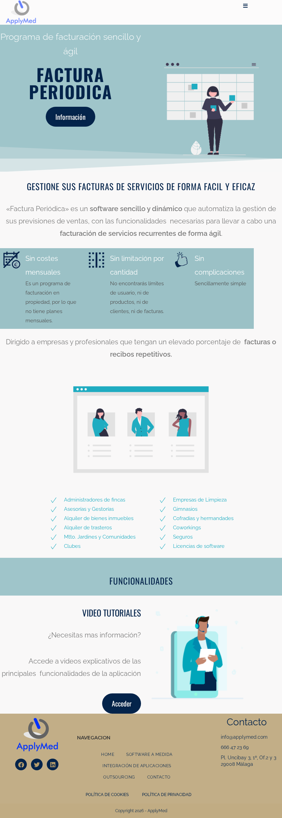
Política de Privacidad (167, 794)
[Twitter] (37, 764)
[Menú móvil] (245, 6)
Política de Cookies (107, 794)
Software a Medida (149, 754)
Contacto (159, 777)
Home (107, 754)
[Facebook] (21, 764)
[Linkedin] (52, 764)
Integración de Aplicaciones (136, 765)
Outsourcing (119, 777)
